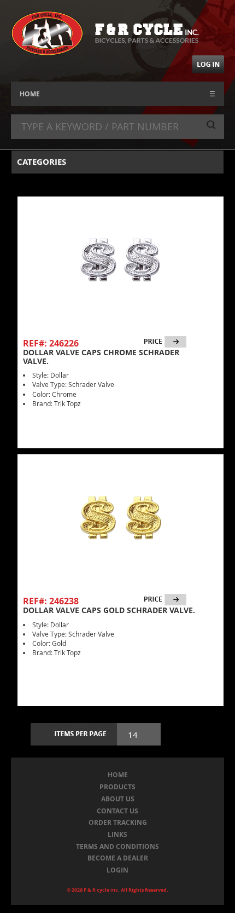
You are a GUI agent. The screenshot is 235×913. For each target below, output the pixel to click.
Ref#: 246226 (51, 343)
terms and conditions (117, 846)
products (117, 786)
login (117, 870)
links (117, 834)
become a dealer (117, 858)
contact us (117, 811)
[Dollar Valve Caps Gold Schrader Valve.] (120, 517)
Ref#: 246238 (51, 601)
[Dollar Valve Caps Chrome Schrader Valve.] (120, 259)
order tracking (118, 822)
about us (117, 799)
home (118, 774)
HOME (30, 94)
